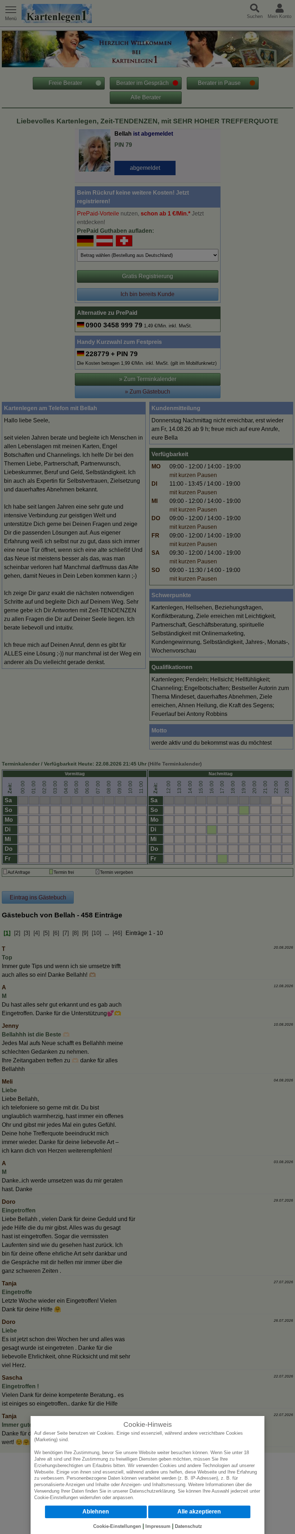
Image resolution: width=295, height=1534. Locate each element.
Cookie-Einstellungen (56, 1497)
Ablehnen (95, 1511)
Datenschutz (188, 1526)
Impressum (158, 1526)
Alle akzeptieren (199, 1511)
